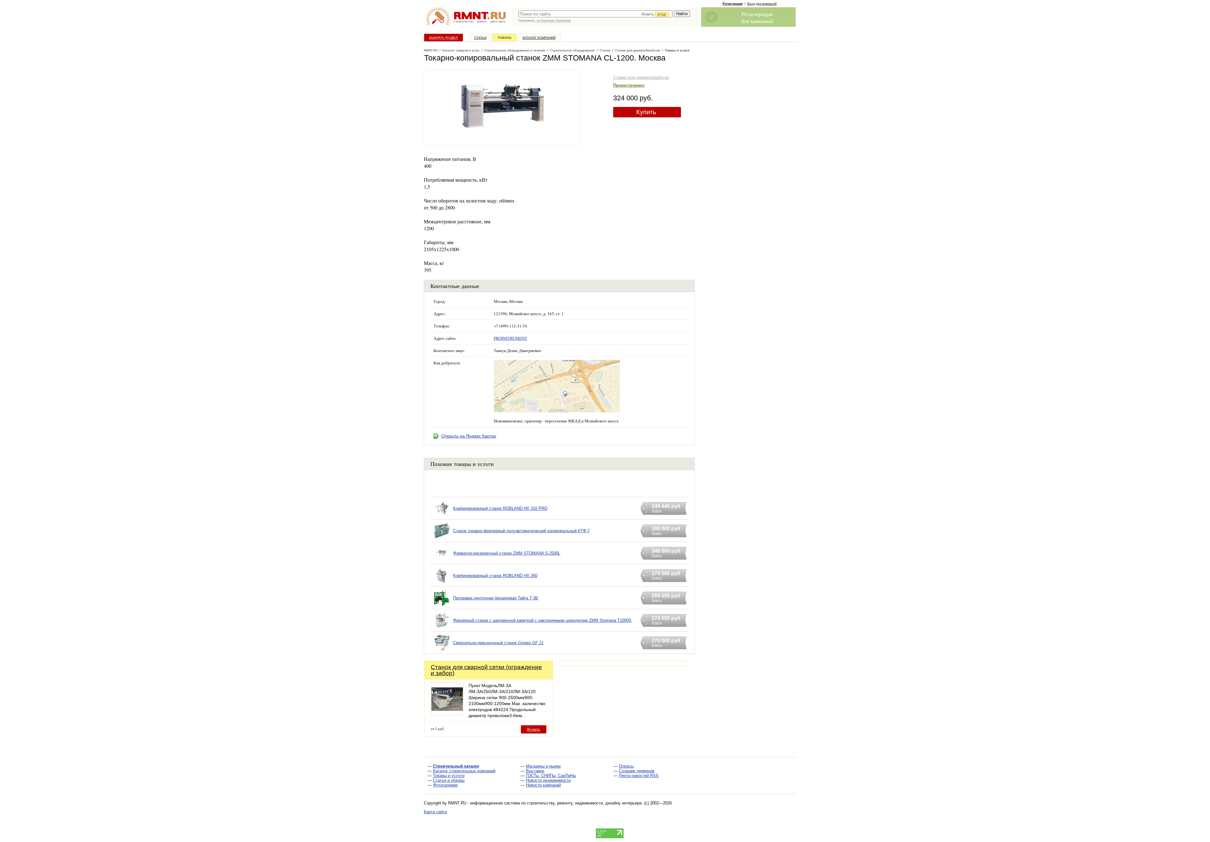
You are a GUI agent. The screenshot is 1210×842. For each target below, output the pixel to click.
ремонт (482, 21)
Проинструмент (629, 85)
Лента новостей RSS (639, 775)
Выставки (535, 770)
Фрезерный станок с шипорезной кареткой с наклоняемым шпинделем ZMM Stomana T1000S (542, 620)
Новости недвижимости (548, 780)
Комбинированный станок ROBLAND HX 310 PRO (500, 508)
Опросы (626, 766)
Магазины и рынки (543, 766)
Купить (646, 112)
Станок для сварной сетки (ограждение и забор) (486, 670)
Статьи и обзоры (448, 780)
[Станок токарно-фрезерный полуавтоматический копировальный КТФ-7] (441, 538)
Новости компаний (543, 785)
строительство (463, 21)
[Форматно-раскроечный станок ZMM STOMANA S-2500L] (441, 561)
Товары (504, 37)
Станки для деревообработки (641, 77)
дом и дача (497, 21)
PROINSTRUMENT (510, 338)
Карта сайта (435, 812)
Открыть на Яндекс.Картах (468, 436)
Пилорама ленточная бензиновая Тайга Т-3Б (495, 598)
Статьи (480, 37)
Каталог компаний (539, 37)
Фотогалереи (445, 785)
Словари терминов (636, 770)
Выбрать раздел (443, 37)
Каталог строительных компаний (464, 770)
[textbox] (595, 13)
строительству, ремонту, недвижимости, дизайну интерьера (584, 803)
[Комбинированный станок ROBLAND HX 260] (441, 583)
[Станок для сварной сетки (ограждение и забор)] (447, 713)
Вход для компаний (762, 3)
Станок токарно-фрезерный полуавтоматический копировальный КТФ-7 (521, 530)
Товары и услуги (448, 775)
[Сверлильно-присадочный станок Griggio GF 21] (441, 650)
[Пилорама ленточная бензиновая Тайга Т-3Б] (441, 606)
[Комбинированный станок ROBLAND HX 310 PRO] (441, 516)
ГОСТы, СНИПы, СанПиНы (551, 775)
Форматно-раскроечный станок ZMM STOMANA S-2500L (506, 553)
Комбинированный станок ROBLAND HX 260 (495, 575)
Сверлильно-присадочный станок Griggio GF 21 (498, 642)
